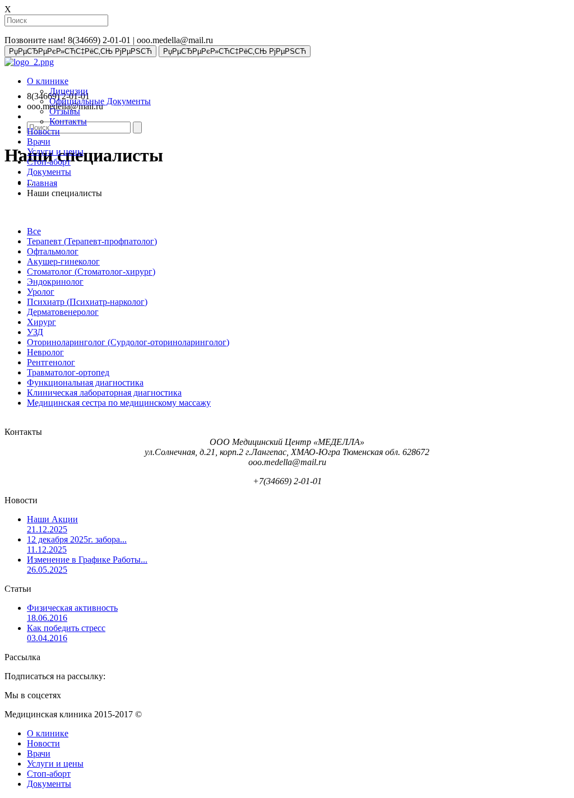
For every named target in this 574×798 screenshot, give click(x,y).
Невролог (45, 352)
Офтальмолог (52, 251)
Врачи (38, 141)
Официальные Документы (100, 101)
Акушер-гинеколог (63, 261)
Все (34, 231)
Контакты (68, 121)
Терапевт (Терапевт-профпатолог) (92, 241)
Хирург (41, 322)
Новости (43, 131)
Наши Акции (52, 524)
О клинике (47, 81)
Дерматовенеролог (63, 312)
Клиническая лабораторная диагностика (104, 392)
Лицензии (68, 91)
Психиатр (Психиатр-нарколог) (87, 302)
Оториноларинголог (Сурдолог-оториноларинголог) (128, 342)
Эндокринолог (55, 281)
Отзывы (64, 111)
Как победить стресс (66, 633)
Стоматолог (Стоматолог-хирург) (91, 271)
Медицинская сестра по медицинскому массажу (119, 402)
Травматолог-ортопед (68, 372)
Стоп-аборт (49, 161)
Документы (49, 172)
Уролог (40, 291)
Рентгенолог (51, 362)
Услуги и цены (55, 151)
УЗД (35, 332)
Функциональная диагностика (85, 382)
